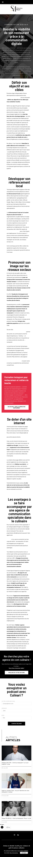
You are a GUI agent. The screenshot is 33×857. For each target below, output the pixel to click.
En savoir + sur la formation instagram (16, 407)
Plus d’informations (14, 852)
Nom (3, 715)
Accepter (24, 853)
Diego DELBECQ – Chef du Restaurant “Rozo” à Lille (16, 818)
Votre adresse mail (8, 701)
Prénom (4, 708)
